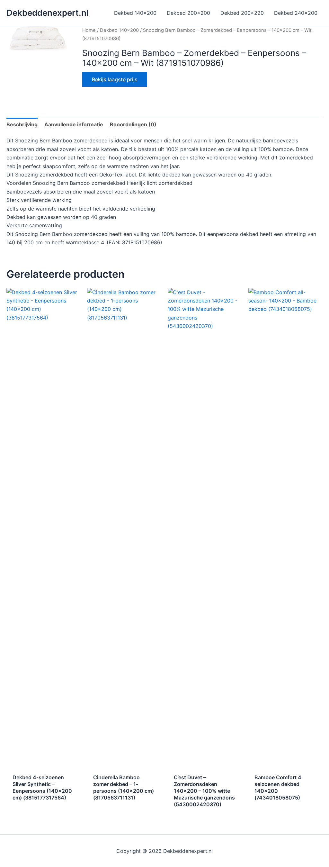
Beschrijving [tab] (22, 124)
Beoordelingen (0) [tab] (133, 124)
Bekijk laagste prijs (115, 79)
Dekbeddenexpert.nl (47, 13)
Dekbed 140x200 (119, 30)
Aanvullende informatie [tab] (73, 124)
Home (89, 30)
